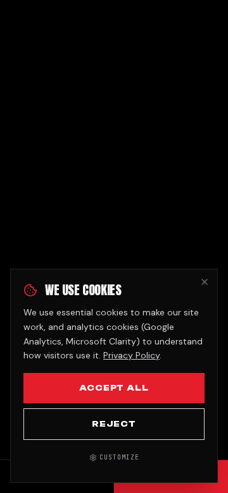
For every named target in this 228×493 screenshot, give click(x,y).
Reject (114, 424)
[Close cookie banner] (205, 282)
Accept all (114, 388)
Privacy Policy (131, 355)
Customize (119, 457)
